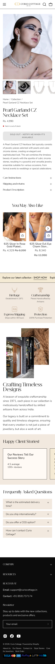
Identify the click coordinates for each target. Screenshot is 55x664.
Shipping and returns (14, 184)
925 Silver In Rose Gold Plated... (14, 245)
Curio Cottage (16, 644)
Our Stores (16, 648)
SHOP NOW (45, 277)
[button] (44, 4)
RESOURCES (9, 574)
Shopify (36, 644)
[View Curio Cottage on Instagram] (5, 636)
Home (6, 99)
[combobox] (27, 158)
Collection (16, 99)
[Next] (48, 228)
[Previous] (7, 228)
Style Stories (39, 648)
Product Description (13, 190)
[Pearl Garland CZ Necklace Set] (9, 87)
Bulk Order (19, 651)
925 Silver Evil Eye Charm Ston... (40, 245)
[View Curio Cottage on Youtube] (18, 636)
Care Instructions (12, 178)
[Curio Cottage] (28, 4)
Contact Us (27, 648)
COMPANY (8, 564)
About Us (7, 648)
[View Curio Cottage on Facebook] (12, 636)
